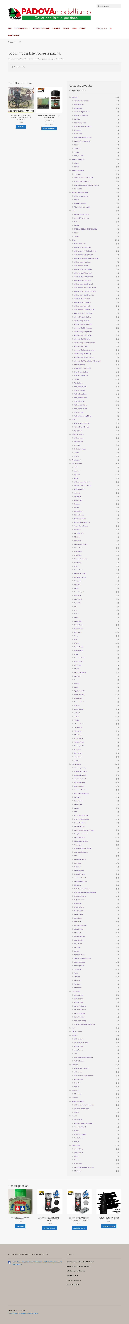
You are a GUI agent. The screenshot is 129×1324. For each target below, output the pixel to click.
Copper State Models (81, 526)
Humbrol (77, 119)
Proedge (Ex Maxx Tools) (82, 141)
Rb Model (77, 676)
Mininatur (77, 1160)
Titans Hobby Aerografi (82, 207)
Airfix (76, 478)
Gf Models (77, 856)
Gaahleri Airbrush (80, 203)
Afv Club (77, 474)
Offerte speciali (77, 1032)
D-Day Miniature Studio (81, 819)
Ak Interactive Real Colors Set (84, 295)
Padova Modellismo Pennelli (83, 1057)
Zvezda (76, 760)
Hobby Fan (77, 867)
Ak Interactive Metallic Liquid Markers (86, 258)
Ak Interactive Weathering (82, 306)
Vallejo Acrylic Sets (80, 387)
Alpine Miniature (79, 782)
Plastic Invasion (79, 1013)
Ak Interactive (78, 104)
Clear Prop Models (80, 518)
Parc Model (77, 665)
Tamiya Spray (78, 383)
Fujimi (76, 566)
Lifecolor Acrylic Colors (81, 372)
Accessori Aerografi (78, 159)
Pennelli (74, 1035)
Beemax (77, 504)
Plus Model (77, 933)
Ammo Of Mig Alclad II (81, 321)
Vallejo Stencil (79, 156)
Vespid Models (78, 738)
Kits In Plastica (77, 463)
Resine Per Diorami (78, 1101)
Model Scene (78, 1164)
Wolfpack (77, 749)
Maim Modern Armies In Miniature (85, 892)
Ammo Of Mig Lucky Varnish (83, 332)
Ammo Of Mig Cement (81, 218)
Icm (75, 610)
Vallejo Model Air (79, 401)
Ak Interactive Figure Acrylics (83, 255)
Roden (76, 687)
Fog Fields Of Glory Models (82, 848)
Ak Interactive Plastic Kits (82, 482)
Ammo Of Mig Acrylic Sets (82, 317)
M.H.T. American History (81, 889)
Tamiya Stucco (79, 1138)
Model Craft (78, 134)
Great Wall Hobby (80, 573)
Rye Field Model (79, 694)
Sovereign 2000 (79, 966)
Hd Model (77, 584)
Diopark (76, 537)
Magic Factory (78, 628)
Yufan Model (78, 988)
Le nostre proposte (21, 28)
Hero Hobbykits (79, 592)
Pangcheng (78, 918)
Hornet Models (79, 870)
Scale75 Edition (79, 1017)
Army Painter (78, 1050)
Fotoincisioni (76, 460)
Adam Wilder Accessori (81, 101)
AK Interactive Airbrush (81, 196)
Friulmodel (77, 562)
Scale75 (76, 951)
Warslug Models (79, 746)
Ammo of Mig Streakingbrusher (84, 350)
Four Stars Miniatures (81, 852)
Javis (76, 1054)
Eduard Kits (78, 551)
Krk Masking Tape (80, 123)
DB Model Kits (78, 533)
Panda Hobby (78, 661)
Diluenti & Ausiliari (78, 434)
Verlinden (77, 984)
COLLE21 (77, 222)
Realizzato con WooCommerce (28, 1313)
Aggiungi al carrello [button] (49, 128)
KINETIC (77, 617)
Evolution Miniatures (81, 841)
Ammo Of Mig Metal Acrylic (83, 335)
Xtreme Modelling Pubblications (84, 1024)
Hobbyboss (78, 599)
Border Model (78, 511)
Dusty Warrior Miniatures (82, 834)
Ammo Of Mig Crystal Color (83, 324)
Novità (74, 28)
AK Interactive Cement (81, 214)
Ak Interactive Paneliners (82, 262)
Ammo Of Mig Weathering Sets (84, 357)
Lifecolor (77, 445)
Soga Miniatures (79, 962)
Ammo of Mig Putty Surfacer (83, 1123)
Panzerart (77, 922)
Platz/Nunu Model (80, 672)
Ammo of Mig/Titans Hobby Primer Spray (87, 361)
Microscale (77, 130)
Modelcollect (78, 650)
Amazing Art (78, 108)
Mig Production (79, 900)
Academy (77, 471)
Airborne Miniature (80, 775)
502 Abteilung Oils (80, 244)
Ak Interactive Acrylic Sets (82, 247)
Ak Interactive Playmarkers (83, 269)
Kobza (76, 1156)
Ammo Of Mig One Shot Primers (84, 343)
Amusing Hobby (79, 489)
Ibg (75, 606)
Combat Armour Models (82, 522)
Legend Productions (80, 881)
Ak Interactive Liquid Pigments (84, 1076)
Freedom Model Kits (80, 559)
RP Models (77, 947)
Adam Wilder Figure (80, 771)
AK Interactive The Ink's (82, 299)
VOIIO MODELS (79, 742)
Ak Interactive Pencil (81, 266)
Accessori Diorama (78, 170)
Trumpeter (77, 731)
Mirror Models (78, 647)
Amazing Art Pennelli (81, 1043)
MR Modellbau (78, 911)
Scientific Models (79, 955)
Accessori (75, 97)
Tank (76, 973)
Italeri (76, 614)
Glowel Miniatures (80, 859)
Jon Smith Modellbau (81, 878)
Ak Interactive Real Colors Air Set (85, 288)
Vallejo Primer (79, 412)
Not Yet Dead (78, 914)
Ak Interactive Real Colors (82, 280)
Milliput (76, 1131)
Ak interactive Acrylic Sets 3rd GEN (85, 251)
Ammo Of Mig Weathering (82, 354)
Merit (76, 639)
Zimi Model (77, 753)
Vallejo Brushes (79, 1061)
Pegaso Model (78, 929)
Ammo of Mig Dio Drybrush (83, 328)
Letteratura (76, 991)
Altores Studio (79, 786)
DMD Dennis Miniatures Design (84, 830)
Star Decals (78, 430)
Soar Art (77, 705)
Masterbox (77, 632)
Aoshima (77, 493)
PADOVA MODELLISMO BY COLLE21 (85, 229)
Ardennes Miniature (80, 790)
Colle (73, 211)
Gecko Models (78, 570)
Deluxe (76, 225)
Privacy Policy (12, 1313)
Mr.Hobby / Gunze (80, 1134)
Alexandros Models (80, 779)
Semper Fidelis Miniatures (82, 958)
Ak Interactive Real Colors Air (83, 284)
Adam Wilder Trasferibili (82, 423)
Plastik (76, 669)
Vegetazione (76, 1145)
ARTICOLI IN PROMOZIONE (41, 28)
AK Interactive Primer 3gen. (83, 273)
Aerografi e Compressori (80, 192)
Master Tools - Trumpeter (82, 126)
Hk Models (77, 595)
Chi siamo (66, 28)
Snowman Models (80, 702)
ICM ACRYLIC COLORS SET (82, 368)
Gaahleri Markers (79, 365)
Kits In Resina (76, 764)
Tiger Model (78, 727)
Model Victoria (79, 907)
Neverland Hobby (79, 658)
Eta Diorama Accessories (82, 181)
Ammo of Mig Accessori (81, 112)
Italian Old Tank (79, 874)
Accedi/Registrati (13, 35)
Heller (76, 588)
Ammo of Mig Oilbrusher (82, 339)
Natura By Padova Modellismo (84, 1167)
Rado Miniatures (79, 936)
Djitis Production (79, 826)
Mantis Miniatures (80, 896)
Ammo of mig (78, 441)
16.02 (76, 467)
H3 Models (77, 863)
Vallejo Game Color (80, 394)
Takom (76, 716)
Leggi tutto (20, 126)
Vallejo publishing (80, 1021)
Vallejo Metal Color (80, 398)
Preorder (83, 28)
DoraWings (77, 540)
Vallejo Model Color (80, 405)
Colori (74, 240)
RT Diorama (78, 189)
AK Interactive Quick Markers (83, 277)
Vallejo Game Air (79, 390)
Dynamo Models (79, 837)
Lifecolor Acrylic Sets (81, 376)
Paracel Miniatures (80, 925)
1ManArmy (77, 174)
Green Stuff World (80, 1127)
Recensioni (56, 28)
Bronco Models (79, 515)
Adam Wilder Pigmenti (81, 1068)
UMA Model (77, 735)
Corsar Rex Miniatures (81, 815)
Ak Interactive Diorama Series (83, 1105)
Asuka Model (78, 500)
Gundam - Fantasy (80, 577)
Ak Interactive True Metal (82, 302)
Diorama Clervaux (80, 1010)
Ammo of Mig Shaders (81, 346)
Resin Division (78, 940)
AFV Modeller (78, 995)
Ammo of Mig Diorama (81, 1109)
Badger (76, 163)
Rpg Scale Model (79, 691)
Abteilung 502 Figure (81, 768)
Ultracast (77, 980)
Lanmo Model (78, 625)
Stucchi (74, 1116)
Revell (76, 145)
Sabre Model (78, 698)
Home (10, 28)
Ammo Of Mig (78, 1002)
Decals (74, 420)
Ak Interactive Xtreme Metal (83, 313)
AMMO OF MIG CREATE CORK (83, 178)
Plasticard (75, 1090)
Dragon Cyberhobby (80, 544)
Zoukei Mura (78, 757)
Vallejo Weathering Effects (82, 416)
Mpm (76, 654)
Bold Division (78, 801)
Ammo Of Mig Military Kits (82, 485)
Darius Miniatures (80, 823)
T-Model (77, 713)
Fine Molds (77, 555)
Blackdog (77, 797)
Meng (76, 636)
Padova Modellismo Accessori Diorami (86, 185)
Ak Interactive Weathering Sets (84, 310)
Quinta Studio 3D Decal (81, 427)
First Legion (78, 845)
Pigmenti (75, 1065)
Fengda (76, 167)
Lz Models (77, 885)
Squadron (77, 148)
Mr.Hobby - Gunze (80, 449)
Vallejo (76, 456)
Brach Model (78, 804)
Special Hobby (78, 709)
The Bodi (77, 977)
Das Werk (77, 529)
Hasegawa (77, 581)
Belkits (76, 507)
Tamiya (76, 152)
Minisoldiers (78, 903)
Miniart (76, 643)
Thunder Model (79, 724)
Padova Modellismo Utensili (83, 137)
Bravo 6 (76, 808)
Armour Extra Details (81, 115)
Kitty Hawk (77, 621)
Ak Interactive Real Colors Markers (85, 291)
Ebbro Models (78, 548)
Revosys (77, 683)
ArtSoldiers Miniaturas (81, 793)
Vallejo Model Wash (80, 409)
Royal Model (78, 944)
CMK (75, 812)
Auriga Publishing (80, 1006)
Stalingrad (77, 969)
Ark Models (77, 496)
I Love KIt (77, 603)
